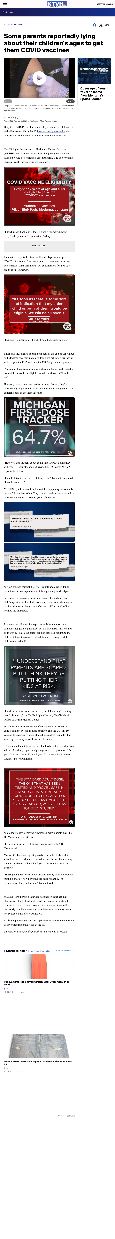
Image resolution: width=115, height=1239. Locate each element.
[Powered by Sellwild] (70, 1116)
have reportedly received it (51, 131)
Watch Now (104, 4)
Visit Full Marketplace (65, 951)
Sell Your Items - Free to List (38, 951)
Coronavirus (13, 24)
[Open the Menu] (4, 4)
